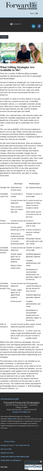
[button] (34, 13)
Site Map (4, 467)
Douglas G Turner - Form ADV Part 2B (15, 445)
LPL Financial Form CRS (10, 399)
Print (4, 37)
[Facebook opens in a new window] (39, 27)
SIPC (15, 419)
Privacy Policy (9, 441)
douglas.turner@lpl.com (21, 412)
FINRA (9, 419)
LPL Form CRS (6, 449)
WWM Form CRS (7, 453)
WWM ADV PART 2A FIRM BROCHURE (15, 457)
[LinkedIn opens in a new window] (33, 27)
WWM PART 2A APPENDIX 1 (11, 460)
